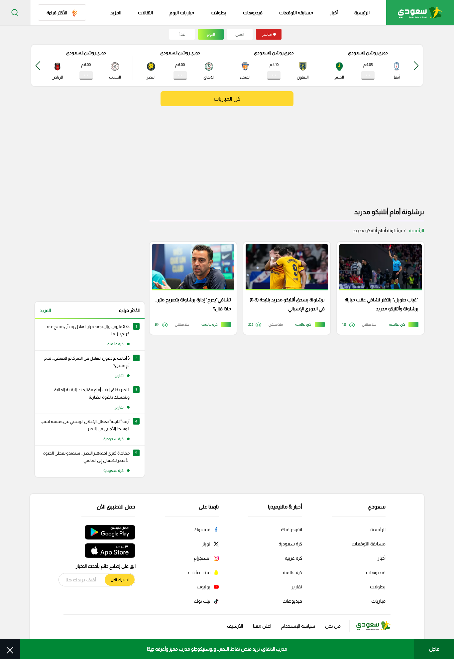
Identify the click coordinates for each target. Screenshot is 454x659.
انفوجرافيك (291, 529)
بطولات (218, 12)
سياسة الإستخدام (298, 626)
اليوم (211, 34)
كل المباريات (227, 99)
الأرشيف (235, 626)
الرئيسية (362, 12)
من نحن (333, 626)
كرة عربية (293, 558)
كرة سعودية (290, 543)
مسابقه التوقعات (296, 12)
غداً (182, 34)
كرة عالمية (292, 572)
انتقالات (145, 12)
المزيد (45, 310)
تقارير (296, 586)
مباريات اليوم (182, 12)
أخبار (334, 12)
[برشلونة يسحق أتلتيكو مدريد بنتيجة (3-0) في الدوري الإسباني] (284, 288)
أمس (239, 34)
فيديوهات (253, 12)
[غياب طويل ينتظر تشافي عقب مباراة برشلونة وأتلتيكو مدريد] (378, 288)
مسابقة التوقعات (369, 543)
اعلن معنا (262, 626)
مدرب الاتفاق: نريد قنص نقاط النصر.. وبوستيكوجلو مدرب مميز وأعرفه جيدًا (217, 649)
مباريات (378, 601)
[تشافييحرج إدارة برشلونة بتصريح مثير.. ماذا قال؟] (190, 288)
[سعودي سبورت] (420, 12)
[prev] (416, 65)
